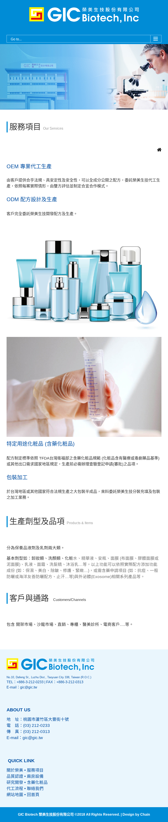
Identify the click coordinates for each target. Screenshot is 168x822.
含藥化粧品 (37, 782)
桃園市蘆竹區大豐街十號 (46, 719)
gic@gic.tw (33, 737)
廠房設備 (35, 776)
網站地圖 (15, 794)
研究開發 (15, 782)
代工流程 (15, 788)
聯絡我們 (35, 788)
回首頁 (33, 794)
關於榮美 (15, 770)
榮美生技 (140, 180)
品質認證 (15, 776)
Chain (145, 814)
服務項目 (35, 770)
